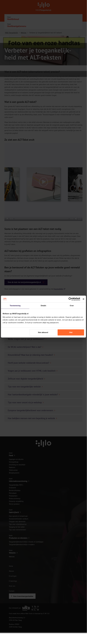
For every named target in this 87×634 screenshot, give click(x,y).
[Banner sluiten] (83, 299)
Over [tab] (72, 305)
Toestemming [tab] (15, 305)
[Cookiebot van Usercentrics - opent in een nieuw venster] (70, 299)
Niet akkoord (43, 332)
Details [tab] (43, 305)
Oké (70, 332)
